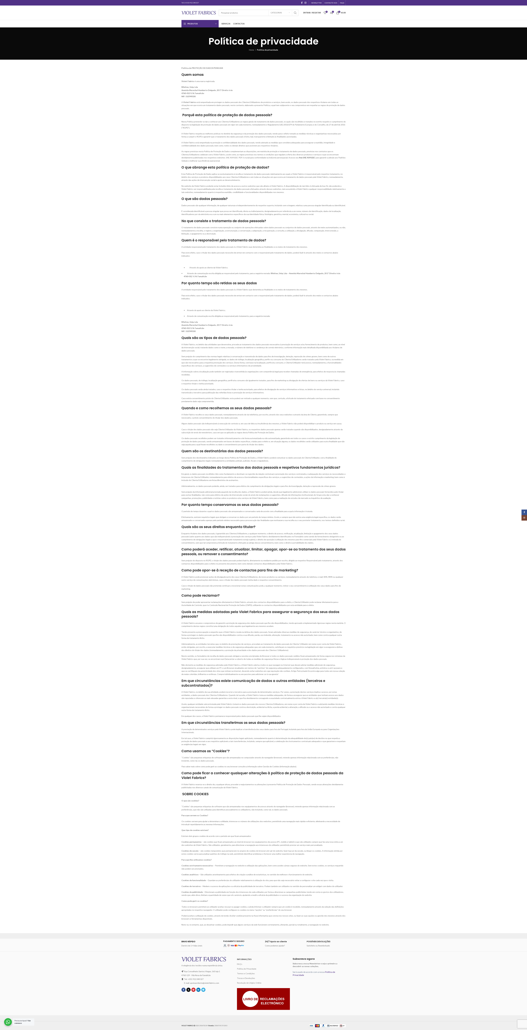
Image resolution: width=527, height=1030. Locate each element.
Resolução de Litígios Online (249, 983)
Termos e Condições (246, 973)
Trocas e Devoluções (246, 978)
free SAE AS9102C (307, 157)
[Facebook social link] (302, 3)
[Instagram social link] (305, 3)
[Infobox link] (200, 943)
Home (251, 50)
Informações (244, 959)
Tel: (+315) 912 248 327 (190, 3)
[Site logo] (198, 12)
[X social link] (188, 990)
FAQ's (239, 964)
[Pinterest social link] (193, 990)
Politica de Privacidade (246, 969)
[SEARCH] (295, 13)
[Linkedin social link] (198, 990)
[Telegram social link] (203, 990)
